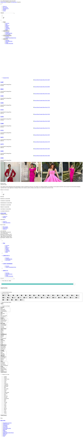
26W (49, 297)
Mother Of (5, 433)
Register (4, 9)
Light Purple (6, 392)
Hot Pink (6, 396)
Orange (5, 402)
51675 (2, 137)
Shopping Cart (6, 8)
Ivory (5, 404)
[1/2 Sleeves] (4, 362)
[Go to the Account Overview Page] (0, 4)
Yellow (5, 376)
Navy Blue (6, 388)
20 (59, 295)
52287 (2, 82)
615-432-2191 (14, 2)
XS (77, 297)
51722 (2, 130)
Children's (5, 431)
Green (5, 380)
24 (68, 295)
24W (43, 297)
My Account (5, 7)
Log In (4, 10)
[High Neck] (4, 353)
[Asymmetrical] (3, 347)
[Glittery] (2, 329)
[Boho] (4, 314)
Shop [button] (4, 243)
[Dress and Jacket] (4, 315)
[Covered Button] (4, 324)
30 (4, 297)
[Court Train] (3, 349)
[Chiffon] (3, 341)
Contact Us (5, 216)
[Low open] (4, 327)
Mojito (5, 377)
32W (66, 297)
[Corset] (4, 322)
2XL (23, 300)
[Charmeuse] (3, 340)
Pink (5, 394)
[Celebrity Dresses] (4, 320)
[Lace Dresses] (4, 316)
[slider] (74, 284)
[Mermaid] (3, 358)
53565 (2, 158)
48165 (2, 89)
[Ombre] (2, 332)
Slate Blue (6, 386)
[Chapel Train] (3, 348)
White (5, 413)
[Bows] (3, 337)
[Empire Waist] (3, 357)
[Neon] (2, 331)
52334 (2, 116)
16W (20, 297)
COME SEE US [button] (6, 255)
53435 (2, 151)
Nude (5, 405)
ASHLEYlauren (6, 423)
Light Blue (6, 385)
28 (78, 295)
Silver (5, 411)
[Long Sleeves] (4, 364)
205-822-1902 (3, 2)
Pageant (4, 434)
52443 (2, 102)
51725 (2, 109)
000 (5, 295)
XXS (72, 297)
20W (32, 297)
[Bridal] (5, 308)
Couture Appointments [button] (7, 263)
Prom (4, 435)
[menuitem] (43, 6)
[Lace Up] (4, 326)
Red (5, 400)
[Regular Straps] (4, 368)
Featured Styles (6, 77)
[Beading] (3, 336)
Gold (5, 407)
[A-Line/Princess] (3, 356)
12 (40, 295)
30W (61, 297)
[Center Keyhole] (4, 321)
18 (54, 295)
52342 (2, 96)
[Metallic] (2, 330)
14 (44, 295)
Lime (5, 381)
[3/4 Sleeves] (4, 363)
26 (73, 295)
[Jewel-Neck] (4, 354)
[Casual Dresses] (5, 310)
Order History (5, 227)
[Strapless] (4, 370)
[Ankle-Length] (3, 346)
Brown (5, 408)
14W (14, 297)
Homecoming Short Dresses (8, 432)
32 (9, 297)
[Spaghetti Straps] (4, 369)
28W (55, 297)
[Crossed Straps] (4, 325)
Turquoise (6, 383)
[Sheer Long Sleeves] (4, 365)
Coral (5, 403)
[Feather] (3, 342)
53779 (2, 144)
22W (38, 297)
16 (49, 295)
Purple (5, 390)
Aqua (5, 382)
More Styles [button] (2, 420)
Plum (5, 399)
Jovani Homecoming (7, 428)
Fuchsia (5, 397)
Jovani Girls (5, 427)
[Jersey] (3, 343)
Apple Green (6, 379)
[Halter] (4, 352)
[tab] (43, 243)
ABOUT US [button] (5, 270)
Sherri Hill (5, 429)
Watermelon (6, 398)
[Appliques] (3, 335)
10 (35, 295)
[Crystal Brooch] (3, 338)
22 (63, 295)
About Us (5, 221)
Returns (4, 217)
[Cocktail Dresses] (5, 311)
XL (17, 300)
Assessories (5, 425)
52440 (2, 123)
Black (5, 409)
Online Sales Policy (6, 222)
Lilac (5, 391)
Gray (5, 410)
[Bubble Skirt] (4, 319)
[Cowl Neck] (4, 351)
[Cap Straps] (4, 367)
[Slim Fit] (3, 360)
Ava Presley (5, 426)
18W (26, 297)
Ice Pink (5, 393)
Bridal (4, 430)
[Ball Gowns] (4, 313)
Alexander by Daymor (7, 422)
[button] (4, 22)
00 (9, 295)
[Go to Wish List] (2, 3)
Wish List (5, 6)
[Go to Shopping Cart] (0, 3)
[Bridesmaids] (5, 309)
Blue (5, 387)
